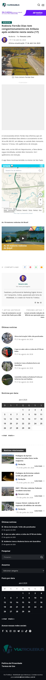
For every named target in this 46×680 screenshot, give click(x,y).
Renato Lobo (25, 36)
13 (11, 419)
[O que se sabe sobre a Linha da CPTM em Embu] (7, 351)
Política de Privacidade (12, 663)
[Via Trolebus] (23, 649)
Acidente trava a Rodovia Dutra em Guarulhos (22, 541)
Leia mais (38, 466)
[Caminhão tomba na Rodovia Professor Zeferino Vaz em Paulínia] (7, 379)
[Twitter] (7, 631)
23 (29, 423)
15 (23, 419)
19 (5, 423)
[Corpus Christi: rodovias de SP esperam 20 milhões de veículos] (8, 506)
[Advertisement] (23, 107)
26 (5, 428)
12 (5, 419)
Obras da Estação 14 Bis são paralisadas (29, 336)
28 (17, 428)
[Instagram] (35, 302)
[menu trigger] (42, 5)
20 (11, 423)
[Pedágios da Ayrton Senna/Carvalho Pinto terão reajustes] (8, 459)
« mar (4, 435)
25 (41, 423)
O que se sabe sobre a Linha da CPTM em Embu (22, 534)
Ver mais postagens (23, 286)
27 (11, 428)
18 (41, 419)
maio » (11, 435)
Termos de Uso (8, 666)
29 (23, 428)
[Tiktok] (26, 631)
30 (29, 428)
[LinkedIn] (38, 302)
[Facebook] (25, 267)
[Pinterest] (30, 267)
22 (23, 423)
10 (35, 414)
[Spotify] (30, 631)
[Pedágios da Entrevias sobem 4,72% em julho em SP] (8, 476)
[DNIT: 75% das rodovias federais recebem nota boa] (8, 491)
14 (17, 419)
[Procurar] (38, 5)
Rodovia (6, 22)
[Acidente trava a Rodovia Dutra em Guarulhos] (7, 365)
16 (29, 419)
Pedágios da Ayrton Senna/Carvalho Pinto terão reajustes (27, 458)
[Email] (41, 267)
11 (41, 414)
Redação (21, 464)
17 (35, 419)
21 (17, 423)
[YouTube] (40, 302)
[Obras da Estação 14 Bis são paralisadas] (7, 338)
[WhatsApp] (36, 267)
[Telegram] (18, 631)
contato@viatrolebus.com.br (24, 677)
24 (35, 423)
